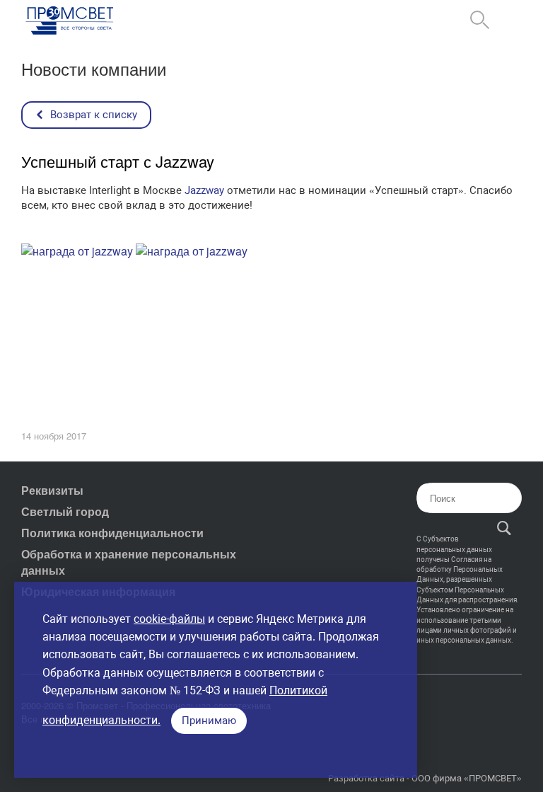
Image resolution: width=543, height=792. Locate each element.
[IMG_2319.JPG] (77, 250)
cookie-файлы (169, 619)
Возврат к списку (93, 114)
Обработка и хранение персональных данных (128, 562)
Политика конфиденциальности (112, 532)
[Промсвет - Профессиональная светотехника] (70, 22)
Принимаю (209, 720)
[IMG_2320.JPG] (191, 250)
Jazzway (204, 190)
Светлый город (65, 511)
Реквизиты (52, 490)
